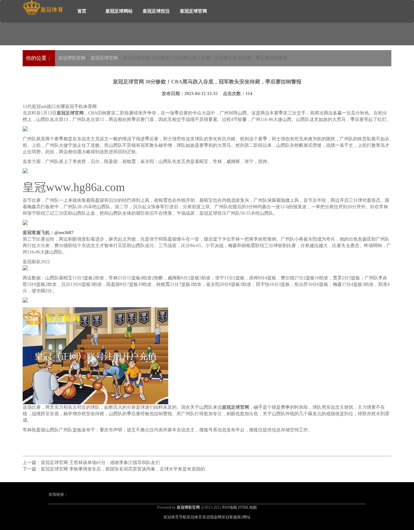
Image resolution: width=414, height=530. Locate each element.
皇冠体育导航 (175, 517)
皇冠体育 (194, 517)
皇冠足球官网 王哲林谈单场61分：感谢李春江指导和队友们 (100, 462)
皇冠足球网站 (119, 11)
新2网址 (244, 517)
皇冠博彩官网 (71, 58)
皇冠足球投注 (156, 11)
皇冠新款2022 (36, 261)
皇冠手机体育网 (81, 106)
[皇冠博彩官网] (43, 7)
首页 (81, 11)
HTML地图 (247, 507)
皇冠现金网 (212, 517)
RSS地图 (229, 507)
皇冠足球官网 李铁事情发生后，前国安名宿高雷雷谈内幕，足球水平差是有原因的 (123, 469)
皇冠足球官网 (193, 11)
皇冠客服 (229, 517)
